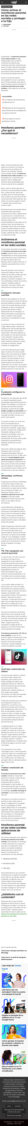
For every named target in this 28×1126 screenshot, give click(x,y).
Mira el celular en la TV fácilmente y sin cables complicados (12, 1068)
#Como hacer (6, 7)
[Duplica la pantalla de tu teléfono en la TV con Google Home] (14, 1012)
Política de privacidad (14, 1115)
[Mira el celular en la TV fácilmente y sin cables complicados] (14, 1064)
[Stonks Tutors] (14, 2)
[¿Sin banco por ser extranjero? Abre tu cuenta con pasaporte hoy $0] (14, 987)
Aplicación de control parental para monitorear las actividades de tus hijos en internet (14, 110)
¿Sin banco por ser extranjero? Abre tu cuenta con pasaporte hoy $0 (13, 992)
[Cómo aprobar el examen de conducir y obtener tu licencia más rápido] (14, 1038)
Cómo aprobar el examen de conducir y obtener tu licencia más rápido (13, 1043)
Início (9, 1106)
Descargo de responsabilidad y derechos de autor (14, 1111)
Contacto (18, 1106)
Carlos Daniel (7, 24)
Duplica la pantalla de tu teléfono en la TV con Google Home (12, 1017)
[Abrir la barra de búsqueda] (2, 2)
